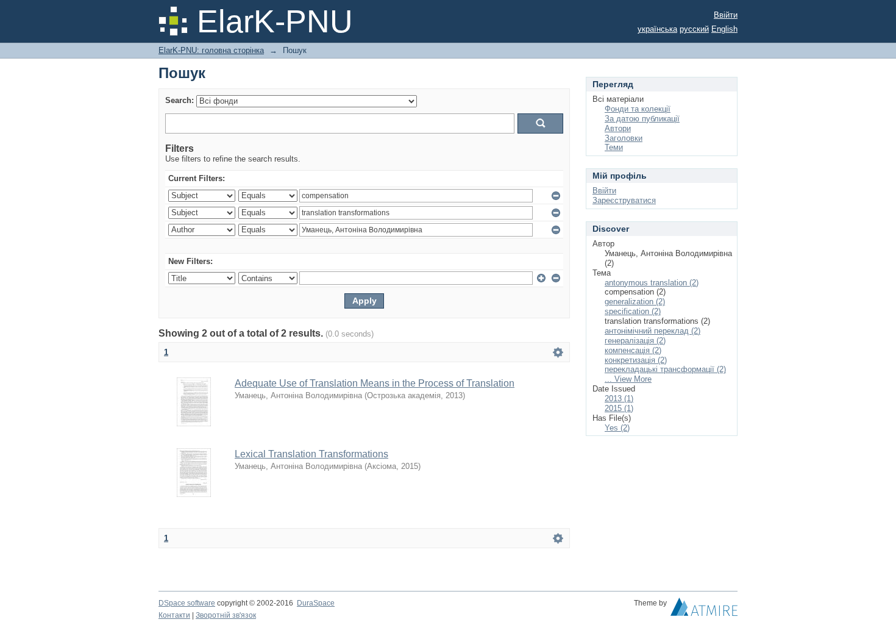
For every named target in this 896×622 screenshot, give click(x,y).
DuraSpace (316, 603)
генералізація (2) (635, 340)
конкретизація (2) (636, 360)
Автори (618, 128)
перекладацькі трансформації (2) (665, 369)
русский (694, 29)
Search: (179, 100)
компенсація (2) (633, 350)
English (724, 29)
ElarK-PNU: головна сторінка (211, 50)
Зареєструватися (624, 200)
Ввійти (726, 15)
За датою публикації (642, 118)
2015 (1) (619, 408)
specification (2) (633, 311)
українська (657, 29)
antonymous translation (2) (652, 282)
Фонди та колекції (637, 108)
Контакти (174, 615)
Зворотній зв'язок (226, 615)
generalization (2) (635, 301)
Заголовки (623, 138)
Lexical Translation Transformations (311, 454)
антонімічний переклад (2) (652, 330)
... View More (628, 379)
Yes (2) (617, 427)
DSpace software (186, 603)
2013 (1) (619, 398)
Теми (614, 147)
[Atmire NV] (704, 610)
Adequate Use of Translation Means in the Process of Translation (374, 383)
